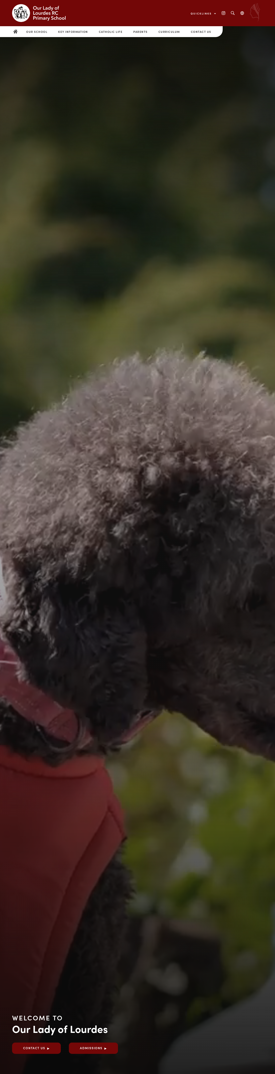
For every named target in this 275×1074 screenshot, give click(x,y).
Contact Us (201, 32)
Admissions (91, 1048)
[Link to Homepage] (42, 13)
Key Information (73, 32)
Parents (140, 32)
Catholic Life (111, 32)
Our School (36, 32)
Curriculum (169, 32)
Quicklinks (202, 13)
